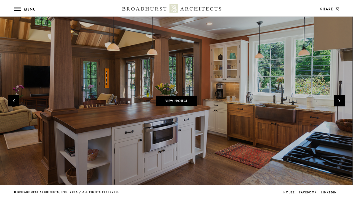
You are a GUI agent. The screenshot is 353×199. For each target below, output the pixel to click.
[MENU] (17, 12)
